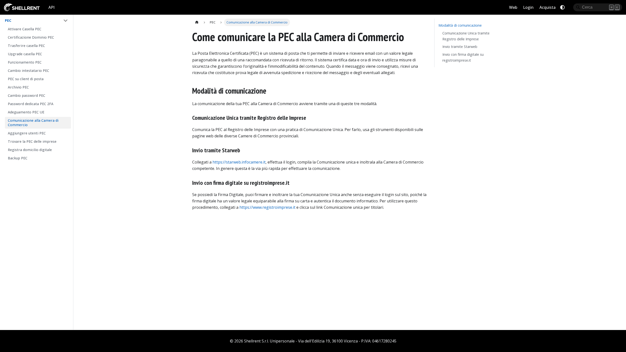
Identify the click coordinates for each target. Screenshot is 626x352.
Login (528, 7)
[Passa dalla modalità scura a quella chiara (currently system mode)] (562, 7)
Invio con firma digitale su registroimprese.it (463, 57)
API (51, 7)
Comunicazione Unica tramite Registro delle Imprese (466, 36)
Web (513, 7)
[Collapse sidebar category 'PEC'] (65, 20)
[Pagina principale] (196, 22)
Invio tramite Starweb (459, 46)
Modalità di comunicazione (460, 25)
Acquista (547, 7)
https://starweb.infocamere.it (239, 162)
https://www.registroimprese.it (267, 207)
